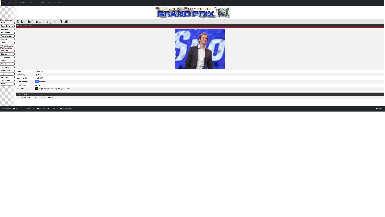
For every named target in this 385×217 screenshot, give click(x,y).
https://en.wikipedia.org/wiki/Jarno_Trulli (54, 89)
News (3, 23)
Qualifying (4, 29)
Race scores (5, 80)
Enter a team (5, 67)
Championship (6, 36)
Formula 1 (32, 3)
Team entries (5, 70)
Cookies (379, 109)
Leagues (4, 74)
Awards (3, 60)
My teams (4, 51)
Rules (3, 84)
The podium (5, 57)
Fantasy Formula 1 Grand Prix (51, 3)
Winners (4, 54)
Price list (4, 64)
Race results (5, 33)
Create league (6, 77)
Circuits (3, 43)
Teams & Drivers (7, 26)
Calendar (4, 39)
